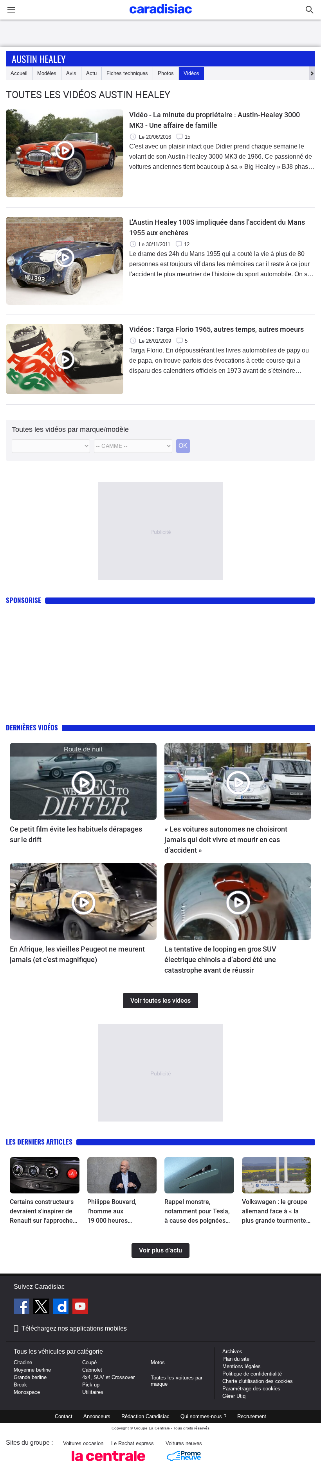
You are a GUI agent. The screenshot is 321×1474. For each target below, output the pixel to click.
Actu (91, 73)
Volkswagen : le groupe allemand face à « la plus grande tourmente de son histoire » (274, 1211)
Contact (63, 1416)
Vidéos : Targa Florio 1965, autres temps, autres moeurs (216, 329)
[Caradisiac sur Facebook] (22, 1308)
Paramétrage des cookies (251, 1389)
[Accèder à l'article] (83, 781)
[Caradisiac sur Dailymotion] (61, 1308)
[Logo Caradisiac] (161, 16)
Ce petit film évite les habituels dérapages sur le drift (76, 834)
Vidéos (191, 73)
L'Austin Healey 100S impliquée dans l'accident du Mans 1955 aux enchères (217, 227)
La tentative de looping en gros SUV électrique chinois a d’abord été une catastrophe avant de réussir (220, 959)
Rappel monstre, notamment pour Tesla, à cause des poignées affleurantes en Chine (197, 1211)
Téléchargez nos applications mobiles (74, 1328)
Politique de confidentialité (252, 1374)
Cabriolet (92, 1370)
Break (20, 1385)
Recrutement (251, 1416)
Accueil (19, 73)
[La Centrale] (108, 1463)
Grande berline (30, 1377)
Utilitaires (92, 1392)
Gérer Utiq (233, 1396)
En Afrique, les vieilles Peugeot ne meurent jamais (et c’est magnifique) (77, 954)
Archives (232, 1351)
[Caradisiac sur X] (42, 1308)
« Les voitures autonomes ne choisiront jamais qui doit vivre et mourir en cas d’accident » (225, 839)
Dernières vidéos (32, 727)
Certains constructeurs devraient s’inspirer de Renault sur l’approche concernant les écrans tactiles (42, 1211)
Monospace (27, 1392)
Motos (158, 1362)
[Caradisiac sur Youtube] (80, 1308)
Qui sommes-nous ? (203, 1416)
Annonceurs (96, 1416)
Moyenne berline (32, 1370)
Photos (166, 73)
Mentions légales (241, 1366)
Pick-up (90, 1385)
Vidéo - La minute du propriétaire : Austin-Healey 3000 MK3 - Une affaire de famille (214, 120)
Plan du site (235, 1359)
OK (183, 445)
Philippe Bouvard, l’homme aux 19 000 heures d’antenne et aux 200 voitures (116, 1211)
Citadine (23, 1362)
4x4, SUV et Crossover (108, 1377)
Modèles (46, 73)
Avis (71, 73)
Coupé (89, 1362)
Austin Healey (39, 59)
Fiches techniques (127, 73)
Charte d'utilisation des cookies (257, 1381)
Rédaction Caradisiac (145, 1416)
